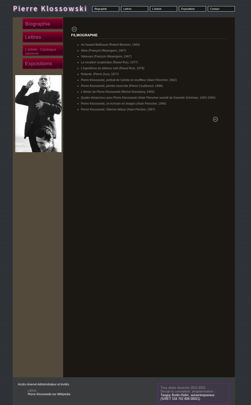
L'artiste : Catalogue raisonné (40, 51)
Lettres (127, 8)
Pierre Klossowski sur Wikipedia (49, 394)
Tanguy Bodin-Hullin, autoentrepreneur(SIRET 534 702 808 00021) (187, 397)
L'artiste (157, 8)
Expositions (188, 8)
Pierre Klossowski (50, 8)
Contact (214, 8)
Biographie (100, 8)
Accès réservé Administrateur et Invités (43, 384)
